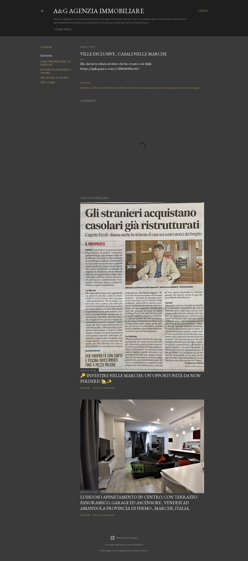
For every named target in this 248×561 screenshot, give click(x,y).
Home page (63, 29)
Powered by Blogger (127, 537)
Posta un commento (104, 387)
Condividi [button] (46, 47)
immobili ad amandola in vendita (145, 87)
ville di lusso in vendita (54, 77)
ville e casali (47, 82)
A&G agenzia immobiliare (98, 11)
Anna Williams (135, 544)
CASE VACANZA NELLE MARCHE (109, 87)
